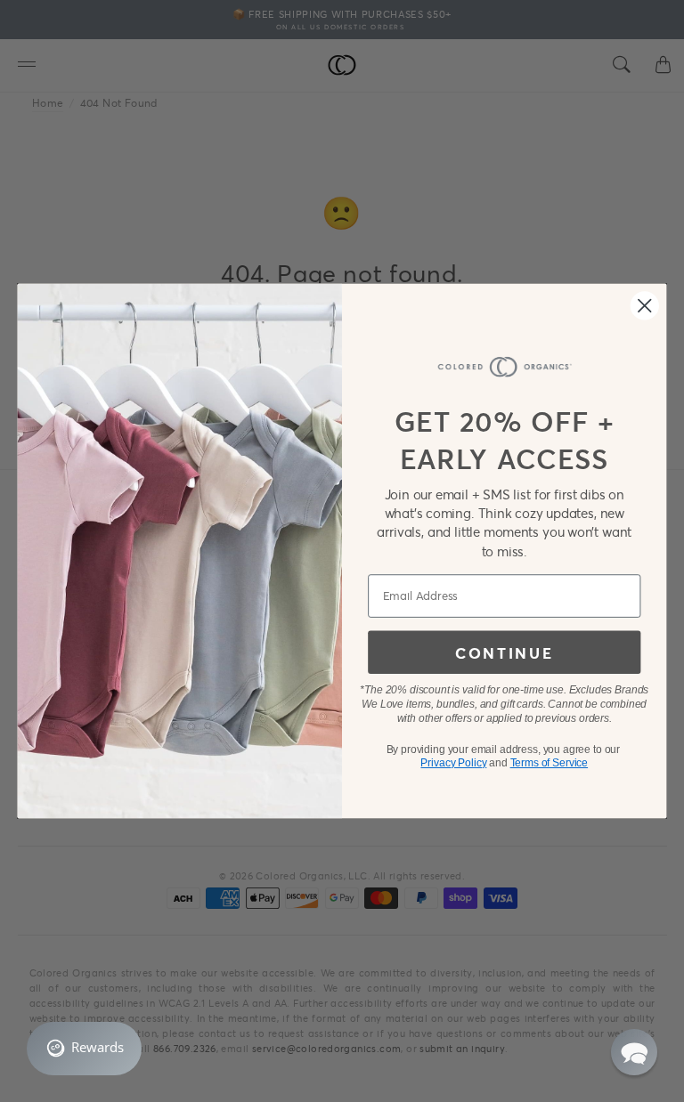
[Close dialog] (645, 306)
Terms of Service (549, 763)
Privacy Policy (453, 763)
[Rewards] (84, 1048)
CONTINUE (504, 652)
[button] (634, 1052)
